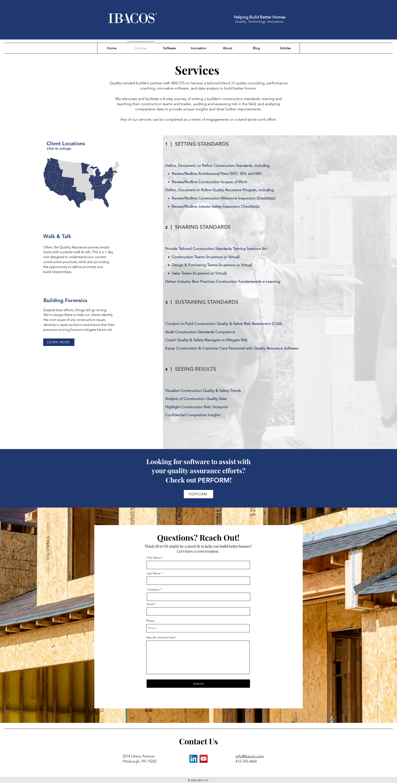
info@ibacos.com (250, 756)
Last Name (154, 573)
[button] (81, 182)
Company (153, 589)
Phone (150, 620)
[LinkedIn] (193, 759)
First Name (154, 557)
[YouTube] (204, 759)
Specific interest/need (160, 637)
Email (150, 604)
